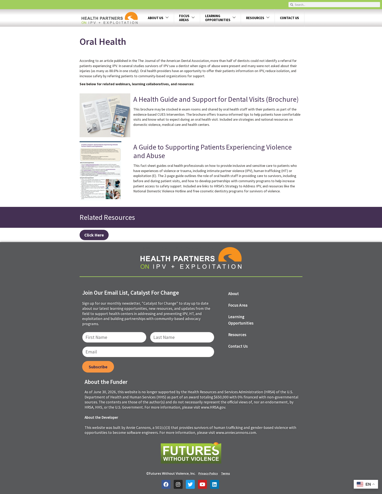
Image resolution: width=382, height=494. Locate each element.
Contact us (238, 346)
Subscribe (98, 367)
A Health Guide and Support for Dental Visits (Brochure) (216, 99)
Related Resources (107, 217)
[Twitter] (190, 484)
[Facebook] (166, 484)
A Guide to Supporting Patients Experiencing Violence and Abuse (212, 151)
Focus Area (238, 305)
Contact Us (289, 18)
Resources (255, 18)
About (233, 293)
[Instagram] (178, 484)
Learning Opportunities (241, 320)
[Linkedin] (214, 484)
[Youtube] (202, 484)
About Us (155, 18)
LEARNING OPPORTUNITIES (217, 18)
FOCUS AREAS (184, 18)
